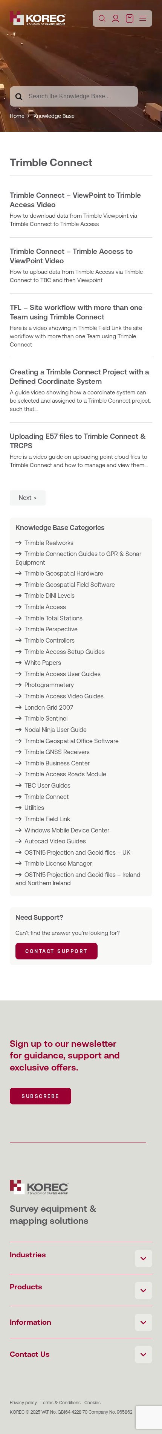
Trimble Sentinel (45, 718)
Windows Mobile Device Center (66, 830)
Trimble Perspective (51, 629)
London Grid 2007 (48, 707)
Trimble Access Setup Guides (64, 651)
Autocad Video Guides (55, 841)
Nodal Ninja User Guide (55, 729)
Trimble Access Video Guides (64, 696)
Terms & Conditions (61, 1402)
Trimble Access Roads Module (65, 774)
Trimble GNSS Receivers (57, 752)
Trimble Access (45, 607)
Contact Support (56, 951)
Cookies (92, 1402)
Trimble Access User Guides (62, 674)
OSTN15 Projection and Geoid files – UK (77, 852)
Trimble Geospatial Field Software (69, 584)
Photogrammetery (49, 685)
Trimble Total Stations (53, 618)
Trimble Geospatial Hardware (63, 573)
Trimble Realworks (48, 543)
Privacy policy (23, 1402)
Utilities (34, 807)
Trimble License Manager (58, 863)
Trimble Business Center (57, 763)
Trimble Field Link (47, 819)
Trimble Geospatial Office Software (71, 741)
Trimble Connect (46, 796)
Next (25, 497)
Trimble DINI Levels (49, 595)
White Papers (42, 662)
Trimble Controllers (49, 640)
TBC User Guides (47, 785)
